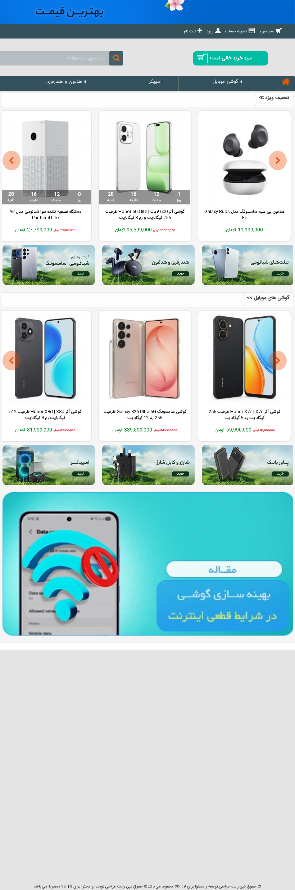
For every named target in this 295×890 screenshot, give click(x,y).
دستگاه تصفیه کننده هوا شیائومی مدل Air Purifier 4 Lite (45, 214)
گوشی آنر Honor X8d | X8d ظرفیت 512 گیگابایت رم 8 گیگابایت (45, 414)
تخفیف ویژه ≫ (274, 98)
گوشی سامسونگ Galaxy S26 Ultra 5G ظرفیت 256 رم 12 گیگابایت (145, 414)
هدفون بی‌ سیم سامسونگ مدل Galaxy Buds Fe (244, 214)
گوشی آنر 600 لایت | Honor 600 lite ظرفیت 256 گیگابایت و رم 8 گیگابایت (145, 214)
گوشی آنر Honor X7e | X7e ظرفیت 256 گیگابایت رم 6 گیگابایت (244, 414)
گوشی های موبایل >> (268, 298)
